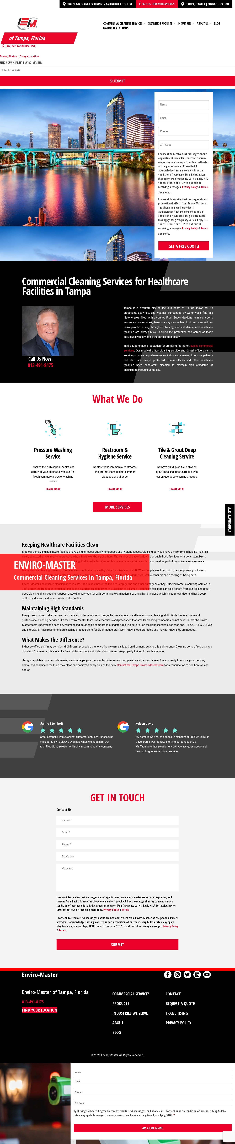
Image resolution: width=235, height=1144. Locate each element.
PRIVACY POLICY (178, 1022)
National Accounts (115, 28)
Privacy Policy (190, 187)
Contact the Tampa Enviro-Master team (140, 665)
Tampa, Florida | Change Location (207, 4)
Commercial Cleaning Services (122, 23)
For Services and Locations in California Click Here (100, 4)
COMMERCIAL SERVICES (130, 994)
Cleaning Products (160, 23)
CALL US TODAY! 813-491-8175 (157, 4)
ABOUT (118, 1022)
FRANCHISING (177, 1013)
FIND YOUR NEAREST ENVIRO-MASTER (21, 62)
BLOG (116, 1032)
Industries (184, 23)
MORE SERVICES (117, 507)
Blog (217, 23)
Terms (204, 187)
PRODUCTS (120, 1003)
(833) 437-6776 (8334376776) (20, 46)
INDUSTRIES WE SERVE (130, 1013)
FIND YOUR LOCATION (39, 1010)
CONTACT (173, 994)
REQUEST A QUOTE (180, 1003)
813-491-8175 (40, 365)
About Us (202, 23)
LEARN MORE (53, 489)
